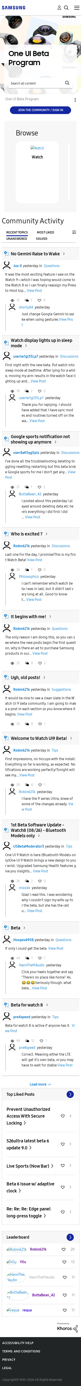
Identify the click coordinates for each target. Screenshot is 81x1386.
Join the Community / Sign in (40, 110)
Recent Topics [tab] (17, 232)
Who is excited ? (27, 534)
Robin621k (21, 546)
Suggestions (61, 689)
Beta (15, 928)
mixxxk (24, 888)
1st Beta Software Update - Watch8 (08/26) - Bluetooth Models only (38, 830)
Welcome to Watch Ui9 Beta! (39, 738)
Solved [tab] (41, 239)
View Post (34, 290)
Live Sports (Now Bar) (28, 1166)
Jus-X (17, 266)
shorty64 (26, 307)
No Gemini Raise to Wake (35, 253)
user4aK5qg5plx (26, 453)
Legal (7, 1368)
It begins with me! (28, 616)
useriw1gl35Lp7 (25, 356)
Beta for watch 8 (27, 1005)
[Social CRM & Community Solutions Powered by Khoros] (67, 1327)
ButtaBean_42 (30, 494)
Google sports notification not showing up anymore (40, 439)
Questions (52, 266)
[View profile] (6, 266)
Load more (38, 1084)
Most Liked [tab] (45, 232)
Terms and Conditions (21, 1351)
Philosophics (29, 576)
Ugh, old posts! (25, 677)
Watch (37, 157)
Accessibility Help (18, 1343)
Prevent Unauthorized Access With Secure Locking (28, 1116)
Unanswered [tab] (16, 239)
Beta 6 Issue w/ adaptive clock (30, 1187)
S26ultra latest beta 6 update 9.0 (28, 1144)
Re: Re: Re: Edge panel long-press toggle (29, 1212)
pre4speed (21, 1017)
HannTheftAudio (32, 965)
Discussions (69, 356)
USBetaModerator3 (28, 846)
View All (40, 1094)
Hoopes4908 (23, 940)
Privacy (8, 1360)
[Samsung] (13, 7)
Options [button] (67, 99)
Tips (55, 750)
